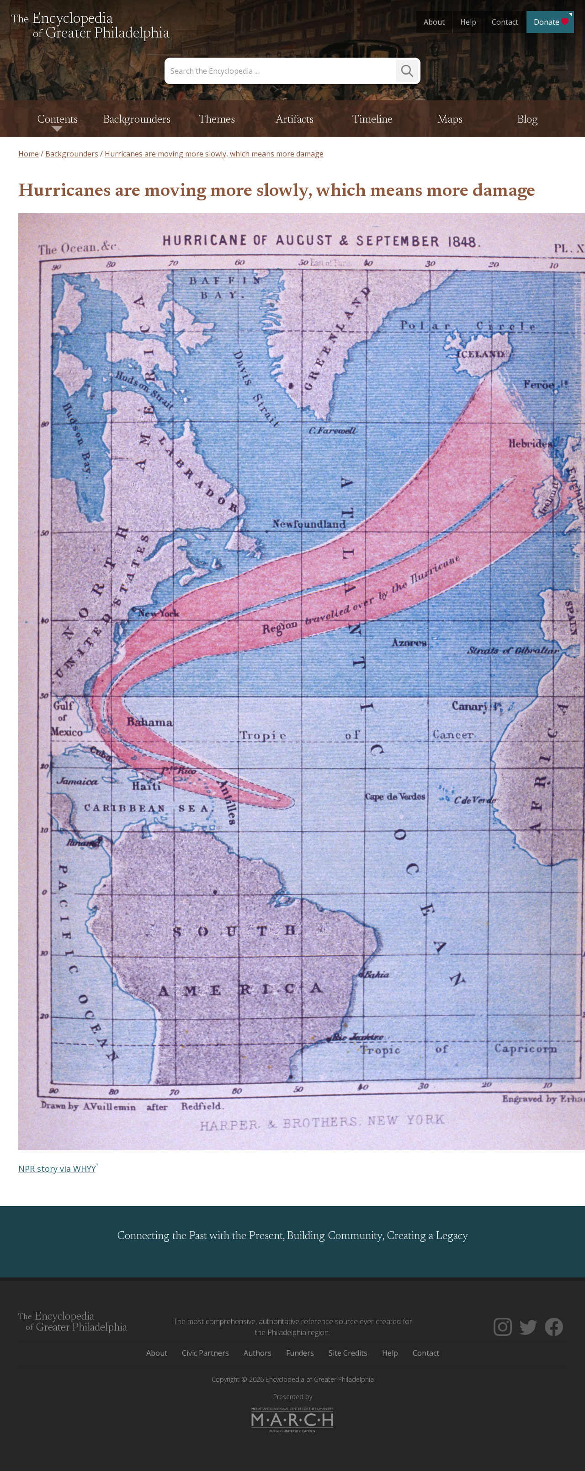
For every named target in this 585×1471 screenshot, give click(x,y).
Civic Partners (205, 1353)
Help (468, 22)
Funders (300, 1353)
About (434, 22)
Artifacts (295, 119)
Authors (257, 1353)
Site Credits (348, 1353)
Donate (546, 22)
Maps (450, 119)
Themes (217, 119)
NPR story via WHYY (57, 1168)
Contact (505, 22)
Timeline (372, 119)
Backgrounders (136, 119)
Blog (527, 119)
